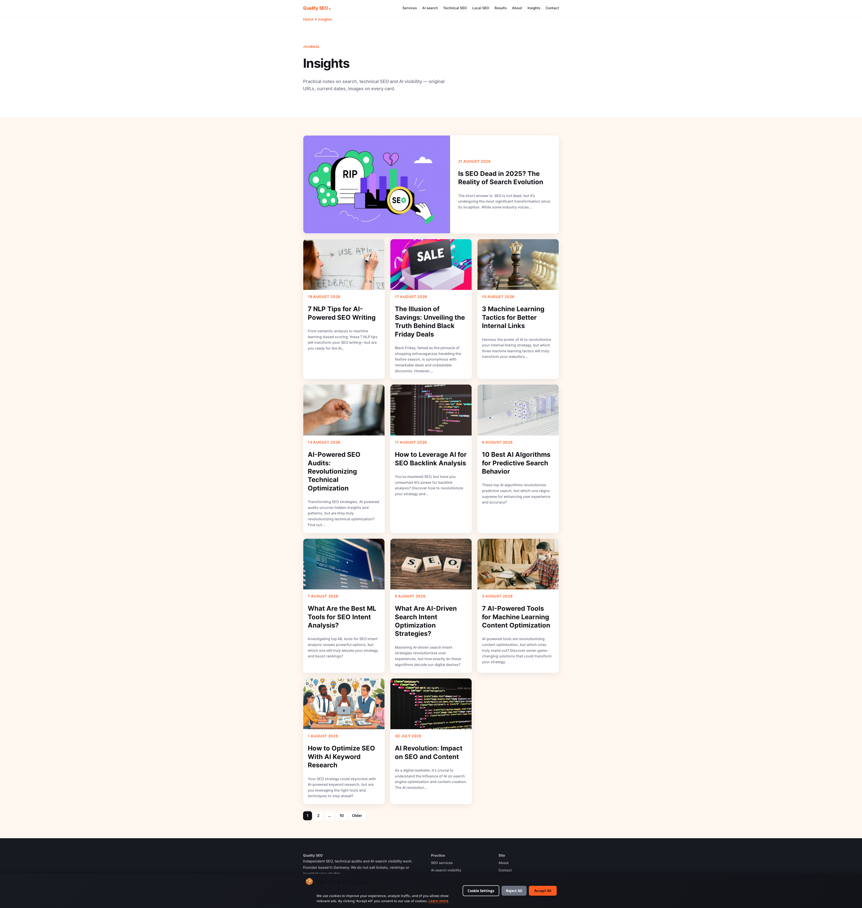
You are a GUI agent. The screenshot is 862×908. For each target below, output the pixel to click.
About (517, 8)
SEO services (442, 863)
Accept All (542, 890)
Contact (552, 8)
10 (341, 815)
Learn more (438, 901)
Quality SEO (315, 8)
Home (308, 19)
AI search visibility (446, 870)
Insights (534, 8)
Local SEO (480, 8)
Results (501, 8)
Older (357, 815)
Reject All (514, 890)
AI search (430, 8)
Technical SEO (455, 8)
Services (409, 8)
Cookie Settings (481, 890)
